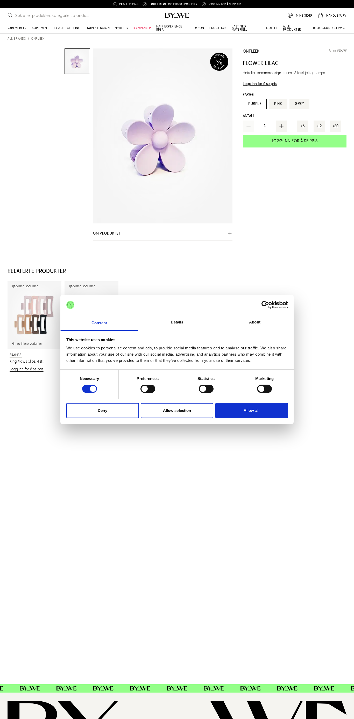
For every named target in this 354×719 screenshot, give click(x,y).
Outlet (272, 28)
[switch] (147, 389)
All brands (17, 38)
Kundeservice (335, 28)
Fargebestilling (67, 28)
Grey (299, 104)
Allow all (251, 410)
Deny (102, 410)
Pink (278, 104)
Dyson (199, 28)
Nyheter (121, 28)
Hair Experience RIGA (169, 28)
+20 (336, 126)
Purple (254, 104)
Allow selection (177, 410)
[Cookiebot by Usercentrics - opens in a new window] (265, 305)
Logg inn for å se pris (295, 141)
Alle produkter (292, 28)
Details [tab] (177, 322)
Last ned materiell (239, 28)
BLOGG (318, 28)
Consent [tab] (99, 323)
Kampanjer (142, 28)
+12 (319, 126)
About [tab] (254, 322)
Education (217, 28)
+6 (303, 126)
